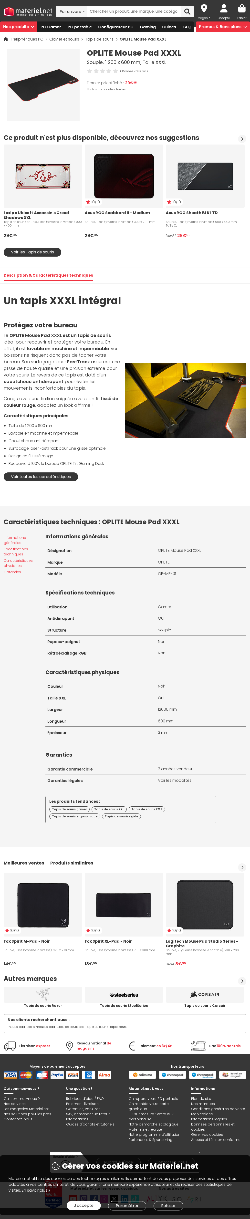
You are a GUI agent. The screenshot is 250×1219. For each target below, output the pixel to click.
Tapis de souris (100, 39)
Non (162, 641)
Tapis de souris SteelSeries (124, 1005)
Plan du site (201, 1098)
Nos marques (203, 1103)
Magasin (204, 18)
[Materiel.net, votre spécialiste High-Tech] (28, 11)
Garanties (12, 572)
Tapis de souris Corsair (205, 1005)
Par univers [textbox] (70, 11)
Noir (161, 686)
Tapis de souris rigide (121, 816)
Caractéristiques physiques (18, 563)
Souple (164, 630)
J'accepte (84, 1205)
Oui (161, 618)
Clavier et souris (64, 39)
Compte (224, 18)
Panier (241, 18)
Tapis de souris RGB (146, 809)
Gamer (164, 607)
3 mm (163, 732)
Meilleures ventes (24, 863)
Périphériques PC (27, 39)
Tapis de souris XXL (109, 809)
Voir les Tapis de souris (32, 252)
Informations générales (15, 540)
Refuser (168, 1206)
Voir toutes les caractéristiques (41, 476)
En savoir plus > (36, 1190)
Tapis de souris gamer (69, 809)
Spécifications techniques (16, 552)
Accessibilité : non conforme (215, 1139)
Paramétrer (127, 1206)
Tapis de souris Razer (43, 1005)
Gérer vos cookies (207, 1134)
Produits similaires (71, 863)
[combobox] (71, 11)
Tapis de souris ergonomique (74, 816)
